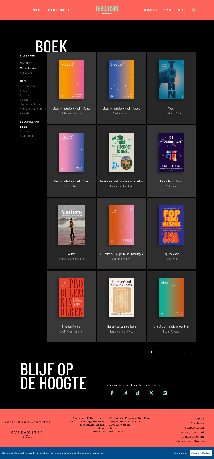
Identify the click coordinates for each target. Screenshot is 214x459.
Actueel (38, 10)
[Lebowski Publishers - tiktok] (138, 393)
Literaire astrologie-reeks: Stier (171, 326)
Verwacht (26, 72)
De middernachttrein (171, 181)
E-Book (24, 131)
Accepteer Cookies (200, 453)
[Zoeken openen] (194, 10)
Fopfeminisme (171, 254)
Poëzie (24, 99)
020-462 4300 (96, 431)
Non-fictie (26, 95)
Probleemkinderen (71, 326)
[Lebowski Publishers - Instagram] (125, 393)
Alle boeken (27, 86)
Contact (181, 10)
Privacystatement (192, 432)
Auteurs (65, 10)
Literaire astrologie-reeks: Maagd (71, 108)
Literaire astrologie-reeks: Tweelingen (121, 254)
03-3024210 (116, 431)
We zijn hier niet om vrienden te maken (121, 181)
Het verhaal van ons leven (121, 326)
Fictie (23, 90)
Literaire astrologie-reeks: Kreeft (72, 181)
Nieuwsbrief (151, 10)
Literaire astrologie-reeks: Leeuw (121, 108)
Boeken (52, 10)
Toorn (171, 108)
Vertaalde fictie (30, 104)
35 (183, 352)
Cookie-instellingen (190, 441)
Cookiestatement (192, 436)
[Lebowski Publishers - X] (151, 393)
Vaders (71, 254)
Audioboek (27, 135)
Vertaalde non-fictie (33, 108)
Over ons (167, 10)
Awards (24, 113)
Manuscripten (194, 427)
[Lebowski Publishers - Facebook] (112, 393)
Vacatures (197, 423)
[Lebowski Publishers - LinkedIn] (165, 393)
